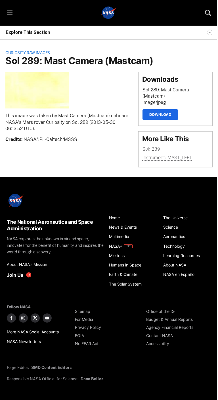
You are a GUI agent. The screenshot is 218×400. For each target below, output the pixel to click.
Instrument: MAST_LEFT (167, 157)
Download (160, 114)
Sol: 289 (151, 149)
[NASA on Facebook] (11, 318)
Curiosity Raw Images (27, 52)
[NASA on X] (35, 318)
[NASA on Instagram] (23, 318)
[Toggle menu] (9, 12)
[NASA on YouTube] (47, 318)
